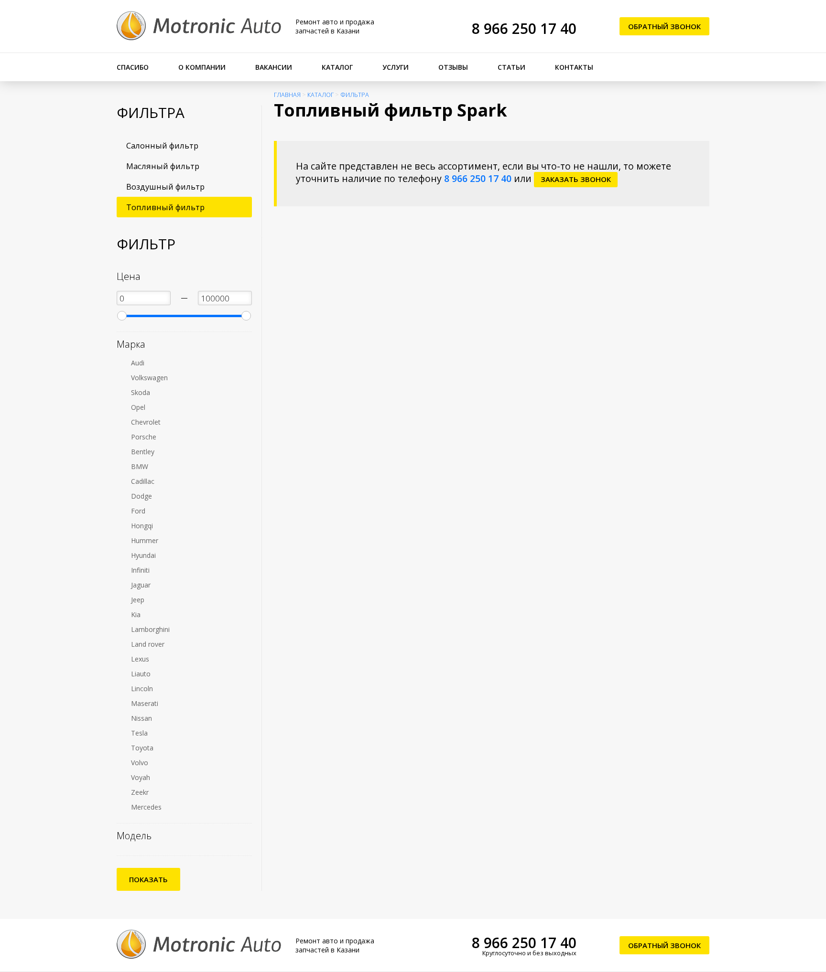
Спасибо (133, 67)
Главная (287, 95)
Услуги (395, 67)
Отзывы (453, 67)
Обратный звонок (664, 26)
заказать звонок (576, 179)
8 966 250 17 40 (524, 28)
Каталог (337, 67)
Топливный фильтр (165, 207)
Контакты (574, 67)
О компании (202, 67)
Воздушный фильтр (165, 186)
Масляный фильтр (162, 165)
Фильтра (354, 95)
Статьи (511, 67)
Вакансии (273, 67)
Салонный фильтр (162, 145)
